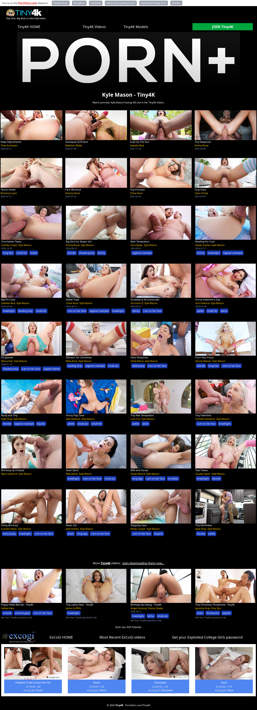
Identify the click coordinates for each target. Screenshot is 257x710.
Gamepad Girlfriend (76, 142)
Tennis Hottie (8, 189)
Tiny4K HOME (29, 26)
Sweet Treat (72, 299)
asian (145, 423)
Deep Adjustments (11, 142)
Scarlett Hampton (205, 419)
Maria (96, 682)
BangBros (79, 3)
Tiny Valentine (203, 415)
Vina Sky (216, 608)
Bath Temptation (140, 241)
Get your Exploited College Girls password (207, 637)
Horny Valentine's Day (207, 299)
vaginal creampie (142, 253)
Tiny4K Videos (94, 26)
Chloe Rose (136, 193)
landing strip (25, 311)
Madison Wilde (73, 145)
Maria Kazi (7, 361)
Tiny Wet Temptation (142, 415)
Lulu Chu (135, 419)
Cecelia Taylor (203, 473)
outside (7, 613)
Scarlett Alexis (9, 529)
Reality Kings (61, 3)
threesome (213, 613)
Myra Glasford (9, 473)
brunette (173, 478)
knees (33, 253)
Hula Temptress (139, 357)
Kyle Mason (25, 245)
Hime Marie (137, 361)
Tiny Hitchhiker (203, 525)
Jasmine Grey (202, 608)
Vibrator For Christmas (79, 357)
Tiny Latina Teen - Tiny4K (79, 604)
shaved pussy (86, 253)
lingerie (158, 533)
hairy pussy (9, 533)
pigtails (226, 613)
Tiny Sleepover (203, 142)
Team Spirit (72, 470)
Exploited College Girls (153, 3)
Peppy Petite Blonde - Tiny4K (17, 604)
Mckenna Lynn (9, 193)
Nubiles (176, 3)
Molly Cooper (138, 529)
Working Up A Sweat (12, 470)
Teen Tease (201, 470)
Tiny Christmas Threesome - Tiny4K (215, 604)
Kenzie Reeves (203, 361)
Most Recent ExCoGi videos (122, 637)
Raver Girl (71, 525)
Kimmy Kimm (72, 193)
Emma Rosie (202, 145)
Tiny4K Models (136, 26)
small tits (22, 253)
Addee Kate (7, 608)
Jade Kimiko (72, 529)
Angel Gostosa (139, 608)
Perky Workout (9, 525)
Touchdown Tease (11, 241)
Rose (224, 682)
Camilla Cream (9, 245)
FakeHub (96, 3)
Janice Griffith (73, 608)
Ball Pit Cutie (8, 299)
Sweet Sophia (202, 245)
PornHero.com (27, 3)
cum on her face (77, 311)
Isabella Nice (137, 145)
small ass (113, 365)
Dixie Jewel (160, 682)
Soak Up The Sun (139, 142)
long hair (8, 253)
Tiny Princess (137, 189)
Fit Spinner (7, 357)
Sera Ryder (137, 245)
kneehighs (214, 253)
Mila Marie (72, 473)
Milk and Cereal (139, 470)
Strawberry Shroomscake (145, 299)
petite (200, 311)
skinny (101, 253)
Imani (39, 690)
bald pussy (138, 365)
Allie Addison (73, 419)
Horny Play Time (75, 415)
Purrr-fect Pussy (204, 357)
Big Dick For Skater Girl (79, 241)
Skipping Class (139, 525)
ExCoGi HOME (61, 637)
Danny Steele (155, 608)
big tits (41, 423)
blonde (72, 253)
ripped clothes (52, 368)
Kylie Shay (6, 419)
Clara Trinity (201, 193)
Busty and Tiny (9, 415)
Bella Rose (71, 361)
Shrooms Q (137, 303)
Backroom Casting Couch (121, 3)
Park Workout (73, 189)
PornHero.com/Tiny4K (137, 705)
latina (224, 311)
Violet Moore (138, 473)
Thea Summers (9, 145)
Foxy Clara (200, 189)
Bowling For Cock (205, 241)
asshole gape (22, 613)
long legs (137, 478)
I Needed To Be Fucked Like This (33, 682)
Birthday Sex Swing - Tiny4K (146, 604)
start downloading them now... (143, 563)
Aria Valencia (202, 303)
